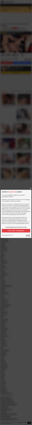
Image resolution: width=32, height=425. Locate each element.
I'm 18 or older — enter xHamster (16, 230)
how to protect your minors (7, 235)
